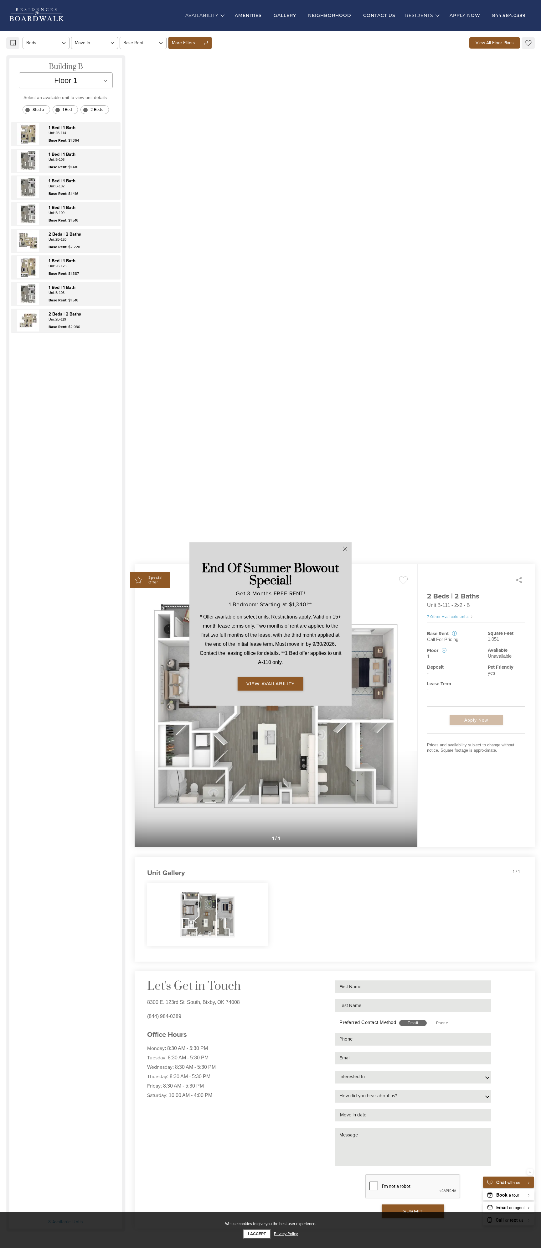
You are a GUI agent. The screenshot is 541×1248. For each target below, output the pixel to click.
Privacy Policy (286, 1234)
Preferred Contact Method (367, 1022)
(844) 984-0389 (164, 1016)
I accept (257, 1233)
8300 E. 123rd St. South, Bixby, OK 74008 (193, 1002)
